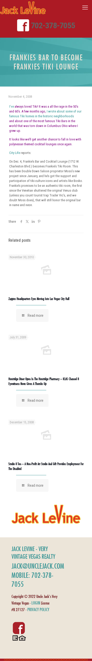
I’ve (11, 106)
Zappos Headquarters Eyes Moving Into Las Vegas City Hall (38, 299)
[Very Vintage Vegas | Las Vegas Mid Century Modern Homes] (23, 7)
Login (35, 603)
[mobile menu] (85, 7)
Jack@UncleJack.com (38, 566)
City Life (14, 153)
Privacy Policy (38, 609)
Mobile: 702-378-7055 (32, 579)
